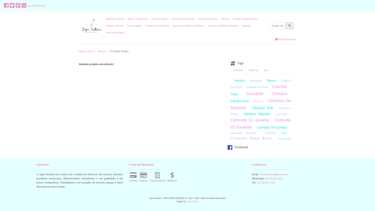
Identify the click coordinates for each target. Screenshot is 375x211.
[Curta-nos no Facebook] (6, 6)
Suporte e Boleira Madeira (223, 25)
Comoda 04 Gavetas (272, 127)
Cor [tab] (266, 70)
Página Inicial (86, 51)
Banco (271, 80)
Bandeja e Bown (115, 19)
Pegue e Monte (115, 25)
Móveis (225, 19)
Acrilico (239, 80)
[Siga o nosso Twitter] (12, 6)
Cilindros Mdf (262, 108)
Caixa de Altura (160, 19)
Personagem (134, 25)
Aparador (256, 80)
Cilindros (258, 101)
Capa (234, 94)
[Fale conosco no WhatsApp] (23, 6)
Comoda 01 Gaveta (249, 120)
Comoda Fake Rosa (250, 139)
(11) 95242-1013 (36, 5)
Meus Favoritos (287, 39)
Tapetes (246, 25)
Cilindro (279, 93)
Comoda (281, 114)
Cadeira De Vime (257, 87)
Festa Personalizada (157, 25)
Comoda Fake (276, 133)
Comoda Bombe (243, 133)
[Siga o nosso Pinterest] (18, 6)
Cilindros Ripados (257, 114)
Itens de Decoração (183, 19)
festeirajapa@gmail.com (273, 174)
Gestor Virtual (192, 201)
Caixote (279, 86)
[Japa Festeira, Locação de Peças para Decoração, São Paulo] (92, 25)
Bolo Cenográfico (138, 19)
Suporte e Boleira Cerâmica (188, 25)
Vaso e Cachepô (115, 32)
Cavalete (254, 93)
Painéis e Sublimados (245, 19)
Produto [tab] (238, 70)
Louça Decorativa (208, 19)
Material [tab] (253, 70)
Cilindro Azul (239, 101)
